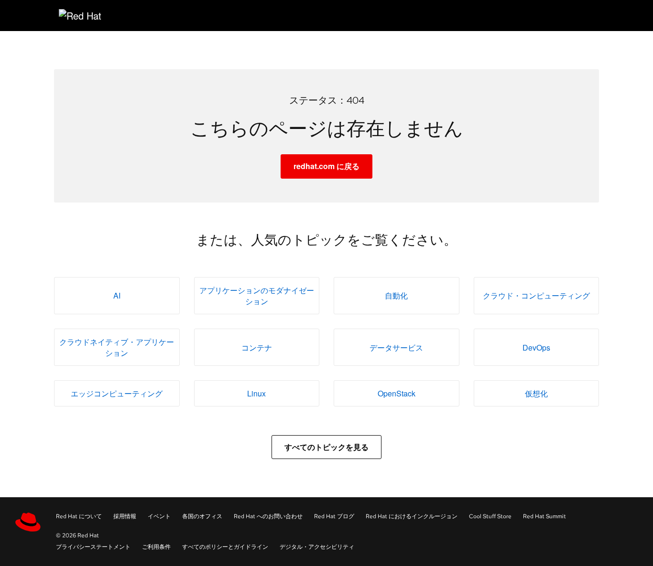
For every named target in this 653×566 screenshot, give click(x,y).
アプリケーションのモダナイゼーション (256, 296)
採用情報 (124, 516)
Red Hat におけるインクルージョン (411, 516)
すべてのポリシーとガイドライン (225, 547)
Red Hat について (79, 516)
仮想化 (536, 393)
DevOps (536, 347)
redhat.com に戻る (326, 165)
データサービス (396, 347)
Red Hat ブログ (334, 516)
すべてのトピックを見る (326, 446)
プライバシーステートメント (93, 547)
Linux (256, 393)
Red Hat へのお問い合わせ (268, 516)
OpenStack (396, 393)
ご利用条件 (156, 547)
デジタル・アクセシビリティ (317, 547)
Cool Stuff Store (490, 516)
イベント (159, 516)
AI (116, 295)
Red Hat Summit (544, 516)
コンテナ (256, 347)
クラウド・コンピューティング (536, 295)
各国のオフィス (202, 516)
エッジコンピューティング (117, 393)
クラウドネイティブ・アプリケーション (116, 347)
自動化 (396, 295)
